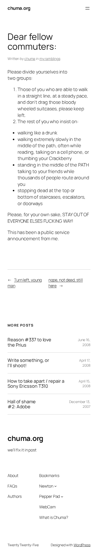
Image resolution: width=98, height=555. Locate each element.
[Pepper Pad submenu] (62, 496)
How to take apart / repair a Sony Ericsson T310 (36, 383)
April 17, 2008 (84, 363)
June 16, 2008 (84, 342)
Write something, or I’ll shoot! (28, 363)
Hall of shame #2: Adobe (22, 404)
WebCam (47, 507)
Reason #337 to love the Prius (29, 342)
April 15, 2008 (84, 383)
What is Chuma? (53, 517)
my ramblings (49, 58)
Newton (46, 486)
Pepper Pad (49, 496)
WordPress (82, 544)
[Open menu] (87, 8)
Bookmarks (49, 475)
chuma (29, 58)
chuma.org (19, 8)
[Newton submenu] (55, 486)
